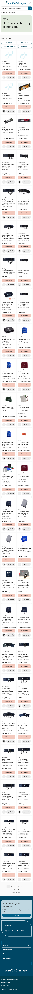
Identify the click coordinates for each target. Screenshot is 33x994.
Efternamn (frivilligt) (9, 502)
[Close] (30, 480)
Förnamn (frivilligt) (8, 495)
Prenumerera (8, 513)
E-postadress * (7, 489)
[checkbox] (4, 508)
